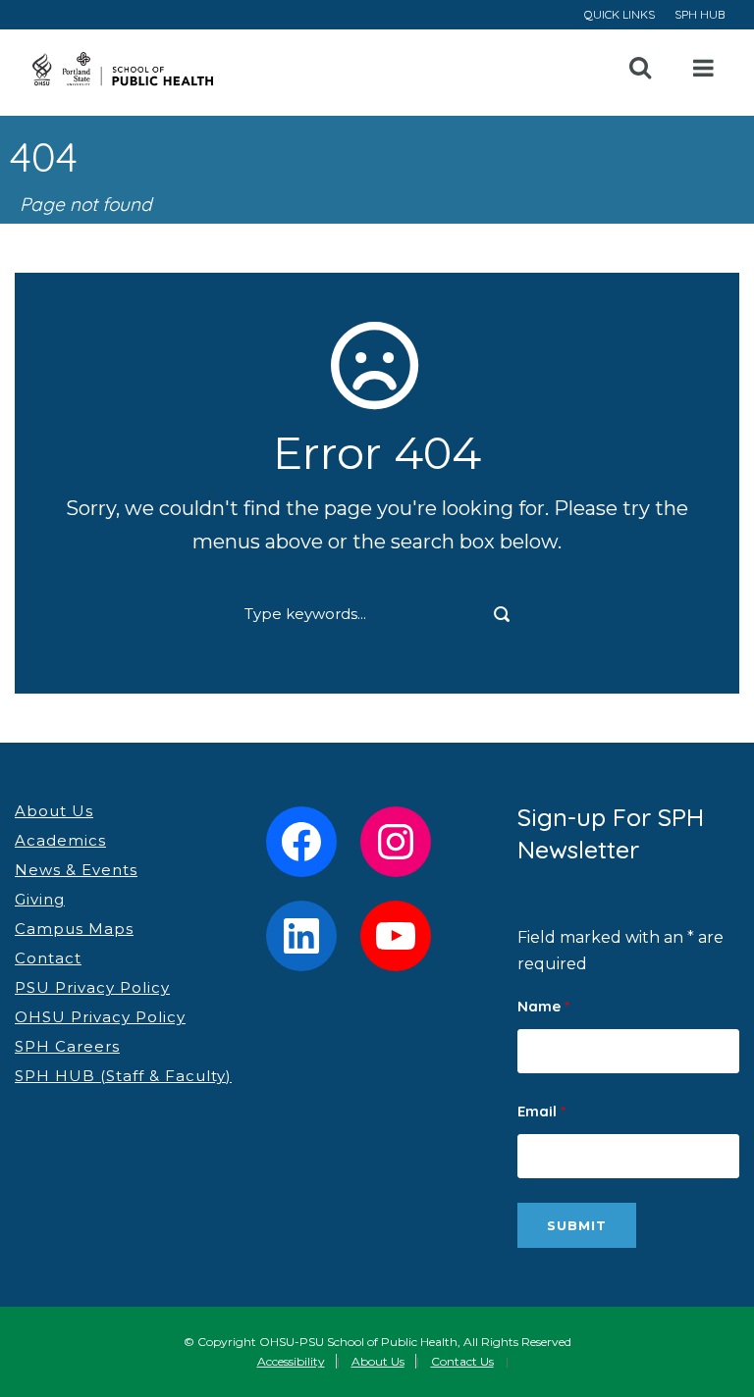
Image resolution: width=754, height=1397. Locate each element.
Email (541, 1111)
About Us (54, 811)
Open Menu (704, 68)
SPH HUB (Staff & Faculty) (123, 1075)
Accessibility (291, 1361)
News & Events (76, 869)
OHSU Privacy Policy (100, 1017)
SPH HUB (699, 14)
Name (543, 1006)
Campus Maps (74, 928)
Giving (40, 899)
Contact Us (462, 1361)
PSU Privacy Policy (92, 987)
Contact (48, 958)
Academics (60, 840)
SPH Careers (67, 1046)
